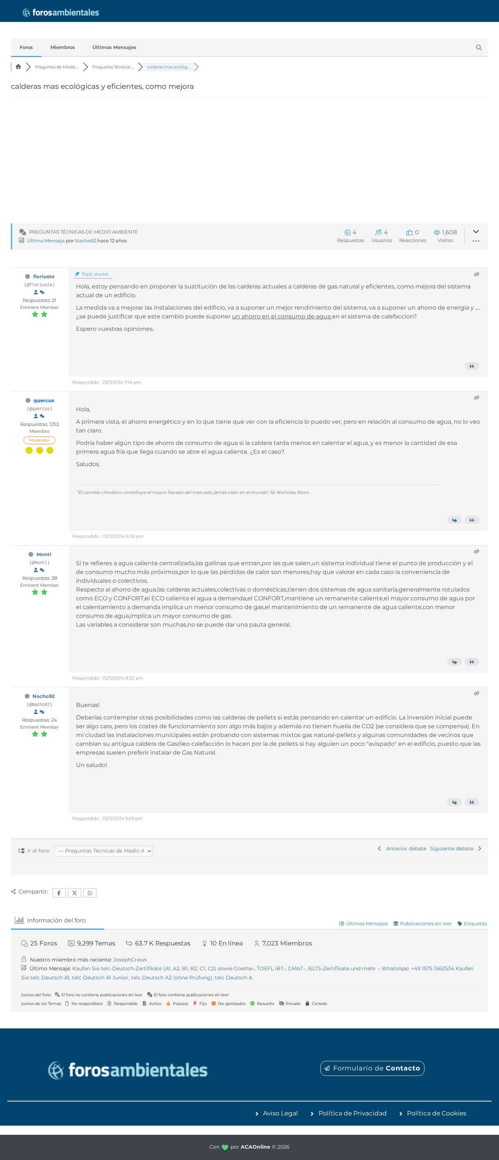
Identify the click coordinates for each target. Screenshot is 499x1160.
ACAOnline (255, 1147)
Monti (44, 554)
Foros (26, 47)
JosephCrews (130, 959)
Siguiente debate (453, 848)
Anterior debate (404, 848)
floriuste (43, 276)
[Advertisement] (249, 164)
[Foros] (18, 66)
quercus (44, 400)
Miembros (62, 47)
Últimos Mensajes (114, 47)
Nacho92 (85, 240)
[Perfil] (35, 292)
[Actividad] (42, 292)
